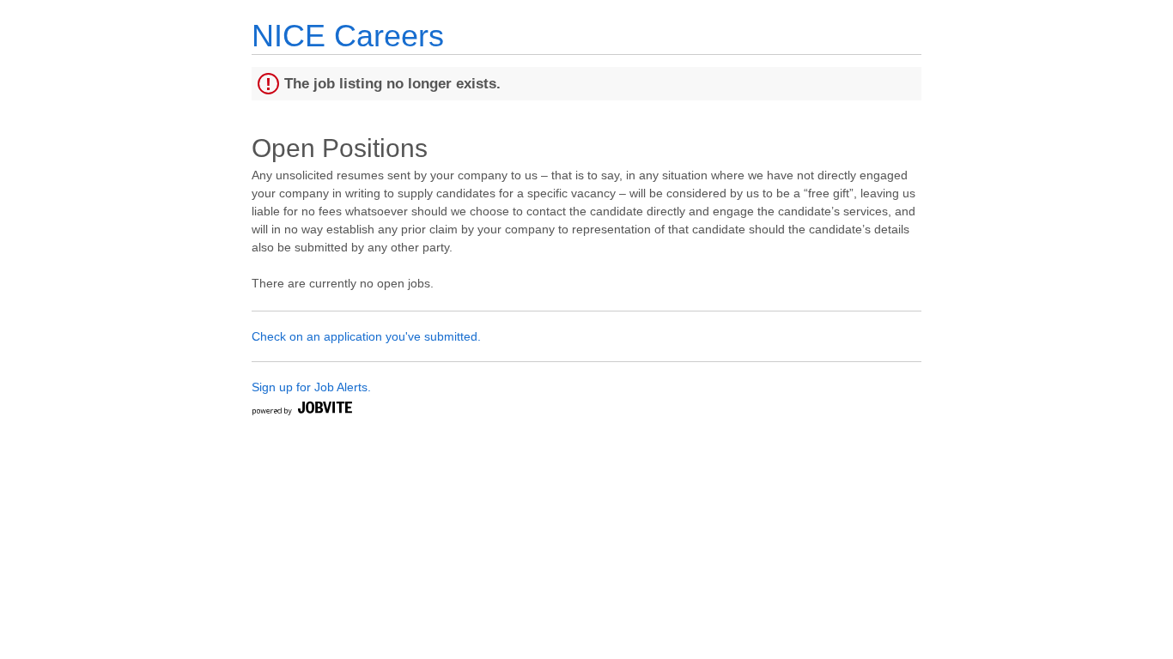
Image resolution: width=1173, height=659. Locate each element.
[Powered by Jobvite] (301, 410)
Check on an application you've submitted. (366, 336)
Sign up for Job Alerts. (311, 387)
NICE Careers (348, 35)
